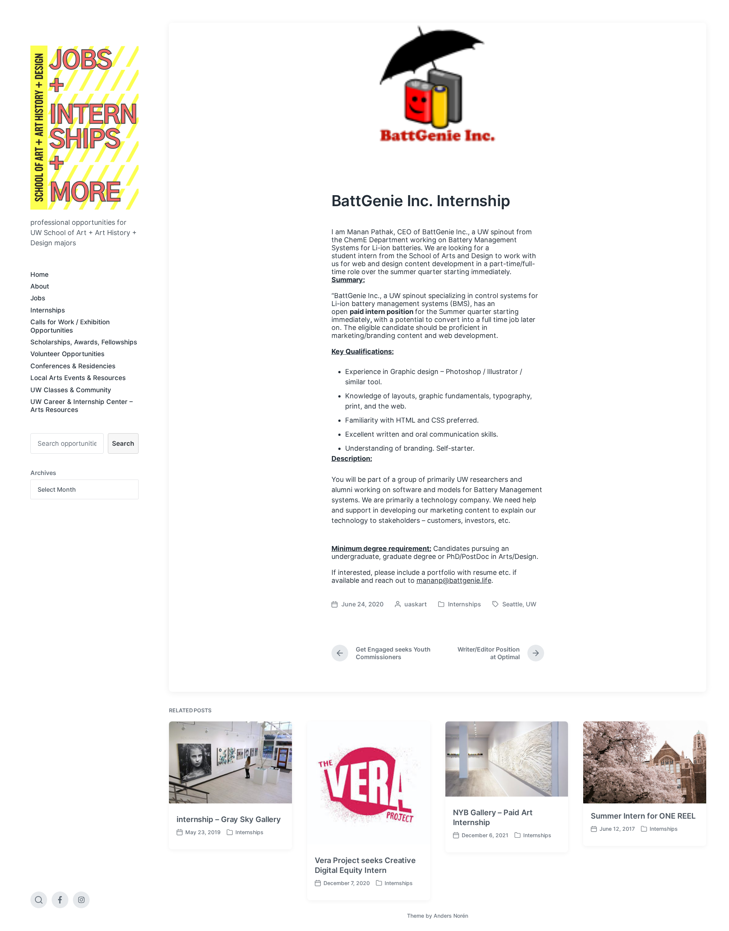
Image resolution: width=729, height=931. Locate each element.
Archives (43, 473)
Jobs (37, 298)
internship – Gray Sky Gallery (229, 819)
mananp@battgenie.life (454, 580)
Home (39, 274)
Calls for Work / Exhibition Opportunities (70, 326)
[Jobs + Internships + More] (84, 128)
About (39, 286)
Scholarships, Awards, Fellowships (83, 342)
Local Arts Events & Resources (78, 378)
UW (531, 604)
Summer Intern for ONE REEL (643, 816)
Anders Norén (451, 915)
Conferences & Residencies (72, 366)
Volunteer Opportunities (67, 354)
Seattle (512, 604)
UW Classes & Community (70, 390)
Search (123, 443)
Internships (47, 310)
